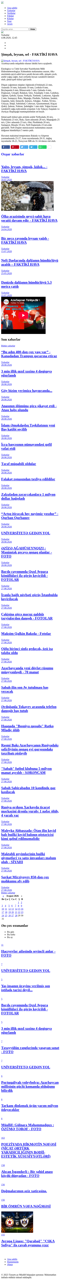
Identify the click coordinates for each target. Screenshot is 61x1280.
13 (12, 909)
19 (9, 912)
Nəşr (9, 21)
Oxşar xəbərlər (12, 154)
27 (12, 915)
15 (19, 909)
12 (9, 909)
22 (19, 912)
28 (16, 915)
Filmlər (10, 16)
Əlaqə (10, 1264)
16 (22, 909)
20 (12, 912)
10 (3, 909)
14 (16, 909)
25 (6, 915)
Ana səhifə (12, 8)
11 (6, 909)
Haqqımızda (13, 1262)
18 (6, 912)
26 (9, 915)
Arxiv (10, 24)
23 (22, 912)
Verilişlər (11, 13)
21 (16, 912)
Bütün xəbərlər (8, 345)
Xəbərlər (11, 10)
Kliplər (10, 18)
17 (3, 912)
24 (3, 915)
